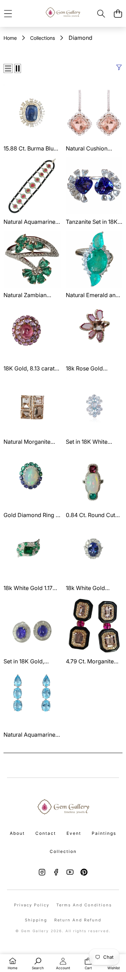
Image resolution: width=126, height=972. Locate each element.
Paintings (104, 833)
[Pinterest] (84, 872)
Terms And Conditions (84, 905)
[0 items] (118, 13)
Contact (45, 833)
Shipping (36, 920)
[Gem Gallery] (62, 13)
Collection (63, 851)
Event (73, 833)
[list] (8, 68)
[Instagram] (42, 872)
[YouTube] (70, 872)
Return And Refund (78, 920)
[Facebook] (55, 872)
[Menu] (8, 13)
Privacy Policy (31, 905)
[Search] (101, 13)
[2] (17, 68)
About (17, 833)
